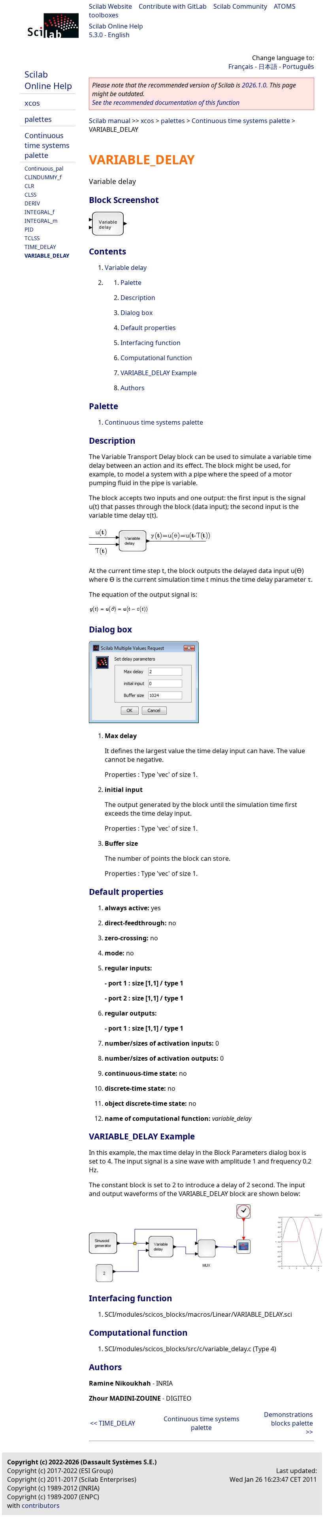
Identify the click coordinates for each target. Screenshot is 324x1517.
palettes (38, 119)
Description (138, 297)
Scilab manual (109, 120)
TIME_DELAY (40, 247)
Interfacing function (151, 342)
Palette (131, 282)
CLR (29, 186)
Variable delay (126, 267)
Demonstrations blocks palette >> (288, 1423)
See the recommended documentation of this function (165, 102)
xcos (32, 103)
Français (240, 66)
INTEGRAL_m (41, 220)
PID (29, 229)
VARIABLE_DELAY (46, 255)
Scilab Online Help (116, 26)
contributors (41, 1505)
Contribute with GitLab (173, 6)
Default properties (148, 327)
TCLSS (32, 238)
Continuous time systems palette (47, 145)
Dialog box (137, 312)
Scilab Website (110, 6)
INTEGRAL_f (39, 212)
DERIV (32, 203)
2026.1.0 (254, 85)
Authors (133, 388)
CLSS (30, 194)
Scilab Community (240, 6)
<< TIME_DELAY (112, 1423)
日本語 (267, 66)
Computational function (156, 357)
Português (298, 66)
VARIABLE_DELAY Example (159, 372)
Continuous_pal (44, 168)
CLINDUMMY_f (43, 177)
